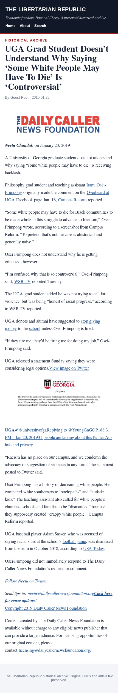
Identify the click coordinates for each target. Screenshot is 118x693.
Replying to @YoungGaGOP (72, 430)
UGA (18, 293)
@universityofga (26, 430)
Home (10, 26)
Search (40, 26)
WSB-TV (22, 281)
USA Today (93, 548)
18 (100, 430)
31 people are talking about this (65, 437)
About (25, 26)
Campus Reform (72, 199)
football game (74, 541)
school (34, 328)
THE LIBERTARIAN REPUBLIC (45, 9)
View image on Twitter (69, 368)
